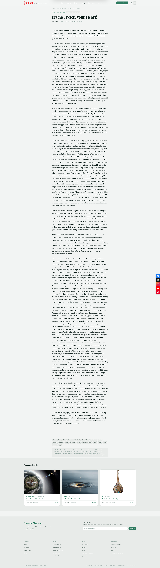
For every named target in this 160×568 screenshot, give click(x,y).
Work (59, 445)
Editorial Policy (98, 565)
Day (83, 439)
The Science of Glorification (35, 499)
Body (59, 439)
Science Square (57, 544)
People (61, 442)
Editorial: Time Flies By (110, 499)
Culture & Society (115, 544)
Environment (56, 553)
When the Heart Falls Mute (73, 499)
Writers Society (121, 565)
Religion (84, 547)
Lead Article (85, 544)
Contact (106, 565)
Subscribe (99, 3)
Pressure (72, 442)
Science (69, 3)
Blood (54, 439)
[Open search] (131, 3)
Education (113, 547)
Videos (25, 553)
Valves (54, 445)
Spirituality (85, 556)
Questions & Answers (87, 553)
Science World (57, 547)
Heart (100, 439)
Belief (75, 3)
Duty (87, 439)
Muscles (55, 442)
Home (62, 3)
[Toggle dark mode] (134, 3)
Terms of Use (89, 565)
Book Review (114, 556)
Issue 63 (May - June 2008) (73, 12)
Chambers (70, 439)
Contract (77, 439)
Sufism (83, 550)
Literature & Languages (117, 553)
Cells (64, 439)
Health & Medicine (58, 556)
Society (83, 3)
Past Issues (91, 3)
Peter (66, 442)
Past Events (27, 547)
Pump (78, 442)
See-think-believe (87, 442)
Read (55, 502)
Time (100, 442)
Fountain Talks (27, 550)
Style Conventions (131, 565)
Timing (104, 442)
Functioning (93, 439)
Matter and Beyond (58, 550)
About (25, 544)
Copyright (112, 565)
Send (95, 442)
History (113, 550)
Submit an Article (122, 3)
